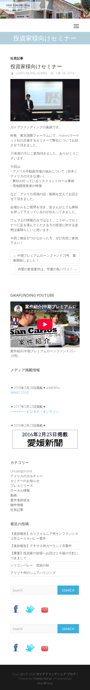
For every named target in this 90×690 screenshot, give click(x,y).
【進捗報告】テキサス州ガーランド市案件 (41, 546)
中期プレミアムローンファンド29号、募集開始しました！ (44, 257)
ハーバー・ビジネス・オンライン (34, 411)
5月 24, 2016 (64, 73)
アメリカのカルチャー (26, 476)
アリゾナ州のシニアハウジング (33, 572)
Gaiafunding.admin (31, 73)
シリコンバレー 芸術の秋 (29, 565)
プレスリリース (21, 485)
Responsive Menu (76, 26)
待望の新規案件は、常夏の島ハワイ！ (47, 269)
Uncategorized (21, 471)
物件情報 (16, 505)
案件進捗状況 (20, 500)
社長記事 (16, 58)
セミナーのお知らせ (24, 481)
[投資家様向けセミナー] (45, 100)
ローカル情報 (20, 490)
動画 (13, 495)
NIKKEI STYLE (19, 392)
